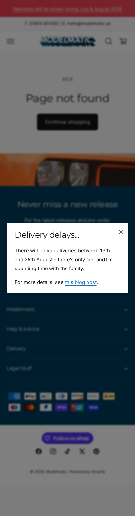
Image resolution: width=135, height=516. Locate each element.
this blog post (80, 282)
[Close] (121, 231)
